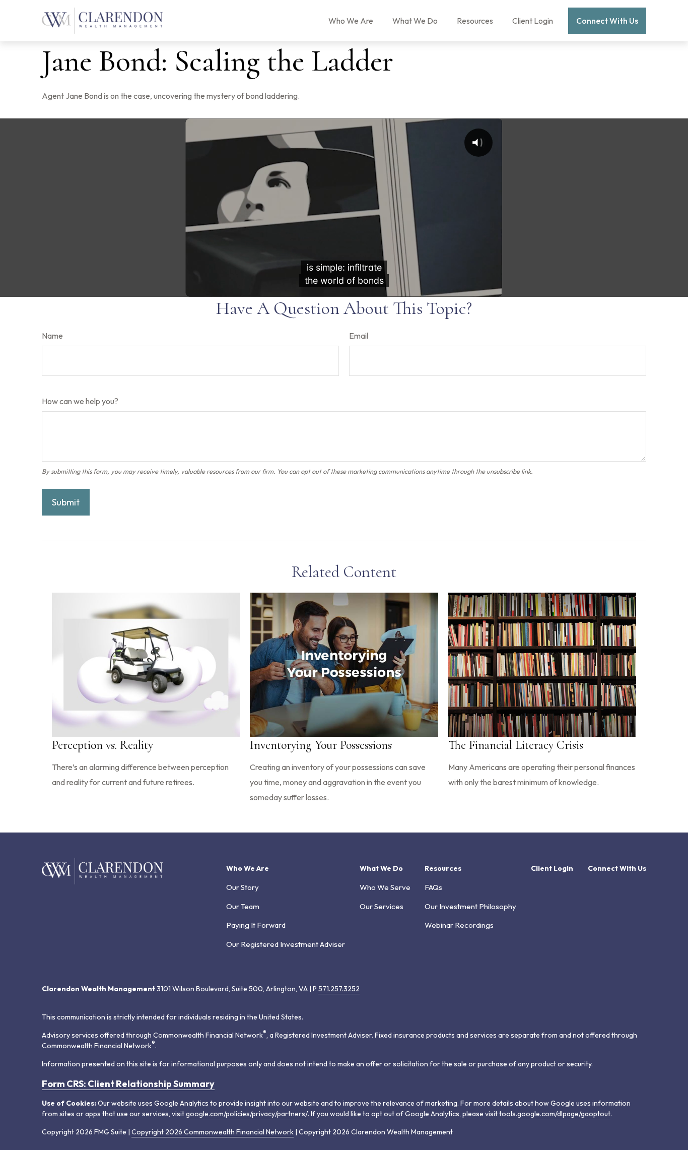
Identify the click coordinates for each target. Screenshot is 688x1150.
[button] (350, 21)
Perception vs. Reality (102, 745)
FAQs (433, 887)
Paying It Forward (256, 925)
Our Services (381, 906)
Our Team (242, 906)
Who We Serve (385, 887)
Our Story (242, 887)
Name (52, 336)
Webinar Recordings (459, 925)
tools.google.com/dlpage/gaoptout (554, 1113)
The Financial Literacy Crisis (515, 745)
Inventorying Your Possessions (321, 745)
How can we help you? (80, 401)
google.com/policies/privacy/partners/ (247, 1113)
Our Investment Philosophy (470, 906)
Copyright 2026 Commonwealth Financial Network (212, 1131)
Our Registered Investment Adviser (285, 944)
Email (358, 336)
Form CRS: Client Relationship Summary (128, 1084)
